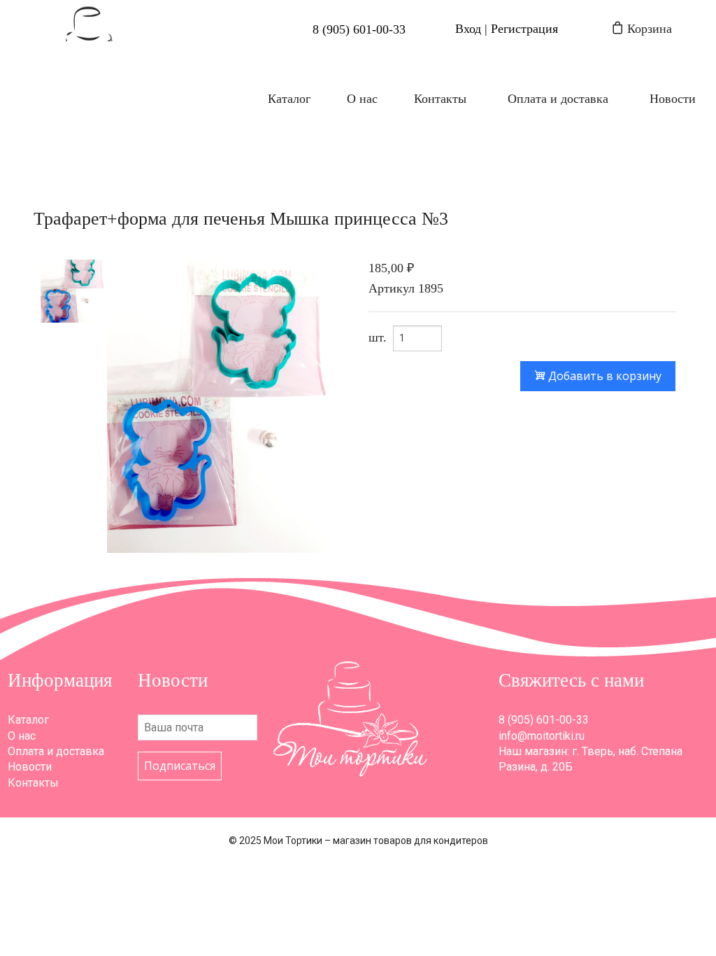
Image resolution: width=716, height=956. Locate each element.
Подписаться (179, 765)
